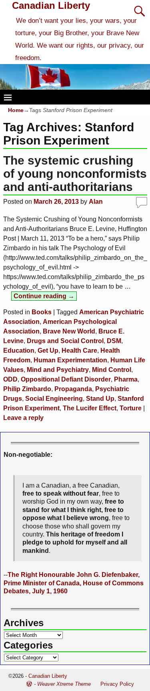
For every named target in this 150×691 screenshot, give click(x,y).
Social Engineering (54, 398)
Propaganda (73, 389)
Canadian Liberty (51, 5)
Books (42, 312)
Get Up (48, 350)
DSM (114, 340)
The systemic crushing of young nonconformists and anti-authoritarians (75, 173)
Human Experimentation (70, 360)
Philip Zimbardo (27, 389)
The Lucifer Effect (89, 408)
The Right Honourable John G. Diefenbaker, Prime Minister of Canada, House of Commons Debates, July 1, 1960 (74, 583)
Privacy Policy (117, 684)
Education (18, 350)
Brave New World (69, 331)
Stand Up (100, 398)
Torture (131, 408)
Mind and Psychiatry (58, 369)
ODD (10, 379)
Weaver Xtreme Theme (64, 684)
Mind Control (111, 369)
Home (16, 110)
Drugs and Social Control (65, 340)
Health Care (79, 350)
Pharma (126, 379)
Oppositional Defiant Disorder (66, 379)
